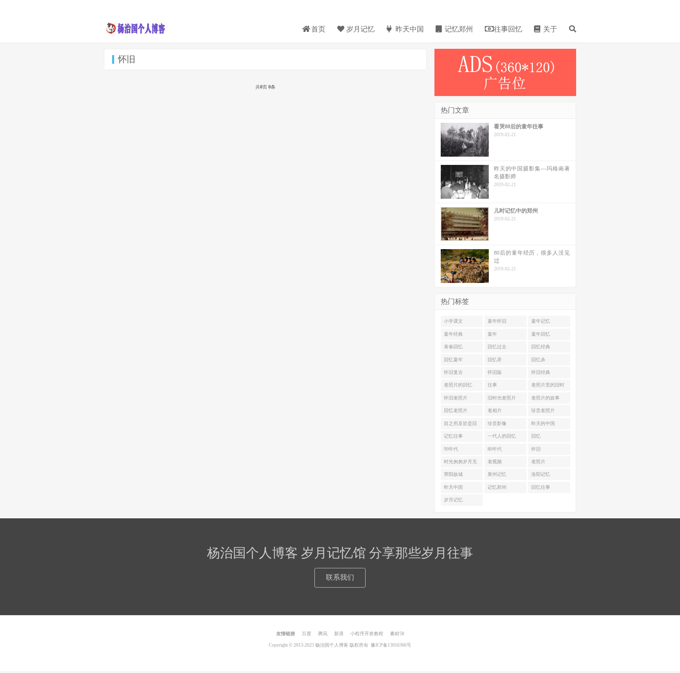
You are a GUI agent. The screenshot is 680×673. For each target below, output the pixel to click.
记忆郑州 (458, 29)
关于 (549, 29)
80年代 (495, 449)
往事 (492, 385)
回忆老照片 (456, 410)
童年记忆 (540, 321)
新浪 (339, 633)
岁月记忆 (359, 29)
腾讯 (322, 633)
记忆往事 (453, 436)
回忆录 (495, 359)
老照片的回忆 (458, 385)
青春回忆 (453, 346)
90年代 (451, 449)
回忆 (536, 436)
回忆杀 (538, 359)
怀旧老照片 (456, 398)
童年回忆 (540, 334)
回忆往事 (540, 487)
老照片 (538, 461)
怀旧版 (495, 372)
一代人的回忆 (502, 436)
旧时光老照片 (502, 398)
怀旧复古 (453, 372)
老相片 (495, 410)
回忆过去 (497, 346)
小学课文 (453, 321)
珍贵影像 (497, 423)
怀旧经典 (540, 372)
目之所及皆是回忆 (460, 425)
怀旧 (536, 449)
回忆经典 (540, 346)
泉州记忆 (497, 474)
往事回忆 (507, 29)
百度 (306, 633)
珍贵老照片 (543, 410)
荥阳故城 (453, 474)
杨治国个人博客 (135, 28)
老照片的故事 (545, 398)
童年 (492, 334)
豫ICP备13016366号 (391, 645)
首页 (317, 29)
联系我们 (340, 577)
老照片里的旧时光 (547, 386)
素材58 (397, 633)
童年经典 (453, 334)
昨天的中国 (543, 423)
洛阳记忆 (540, 474)
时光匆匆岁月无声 (460, 463)
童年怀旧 (497, 321)
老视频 (495, 461)
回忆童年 (453, 359)
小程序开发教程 (366, 633)
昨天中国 (409, 29)
